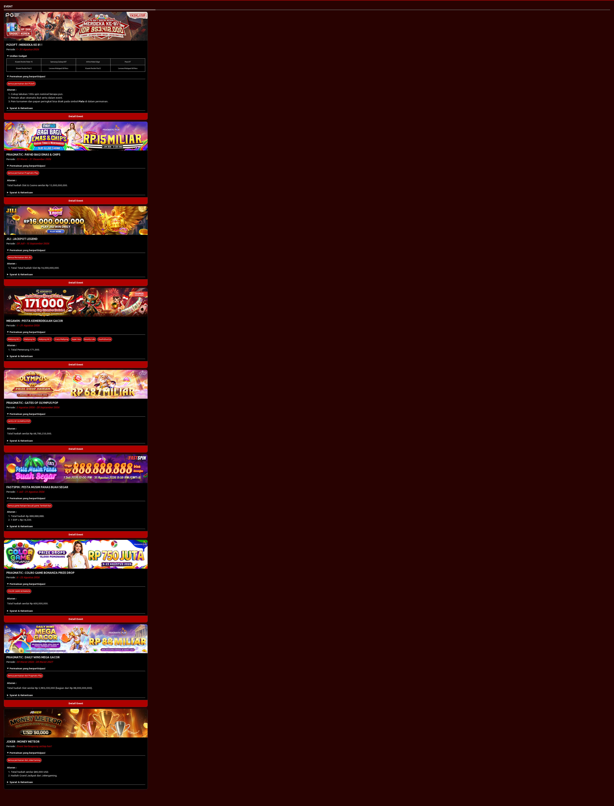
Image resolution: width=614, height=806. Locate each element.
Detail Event (76, 116)
